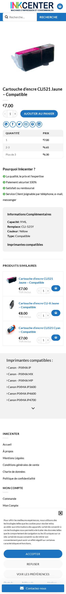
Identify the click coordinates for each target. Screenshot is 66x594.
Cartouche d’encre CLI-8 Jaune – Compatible (39, 305)
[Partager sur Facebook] (13, 124)
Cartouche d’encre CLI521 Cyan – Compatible (39, 329)
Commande (9, 498)
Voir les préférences (33, 574)
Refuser (33, 564)
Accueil (7, 444)
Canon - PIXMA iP (19, 367)
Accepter (33, 554)
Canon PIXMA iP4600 (21, 393)
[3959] (55, 337)
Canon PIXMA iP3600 (21, 387)
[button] (60, 513)
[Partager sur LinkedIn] (39, 124)
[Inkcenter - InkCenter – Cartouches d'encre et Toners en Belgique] (32, 6)
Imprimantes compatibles (25, 244)
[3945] (55, 313)
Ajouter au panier (39, 113)
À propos (8, 451)
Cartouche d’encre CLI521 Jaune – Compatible (36, 280)
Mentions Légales (13, 458)
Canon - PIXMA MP (20, 380)
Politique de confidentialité (19, 478)
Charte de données (14, 471)
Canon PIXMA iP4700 (21, 400)
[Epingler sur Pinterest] (33, 124)
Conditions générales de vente (21, 464)
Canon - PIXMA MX (20, 374)
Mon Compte (10, 505)
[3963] (55, 288)
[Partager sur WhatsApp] (6, 124)
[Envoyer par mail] (26, 124)
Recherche (48, 17)
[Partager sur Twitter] (19, 124)
